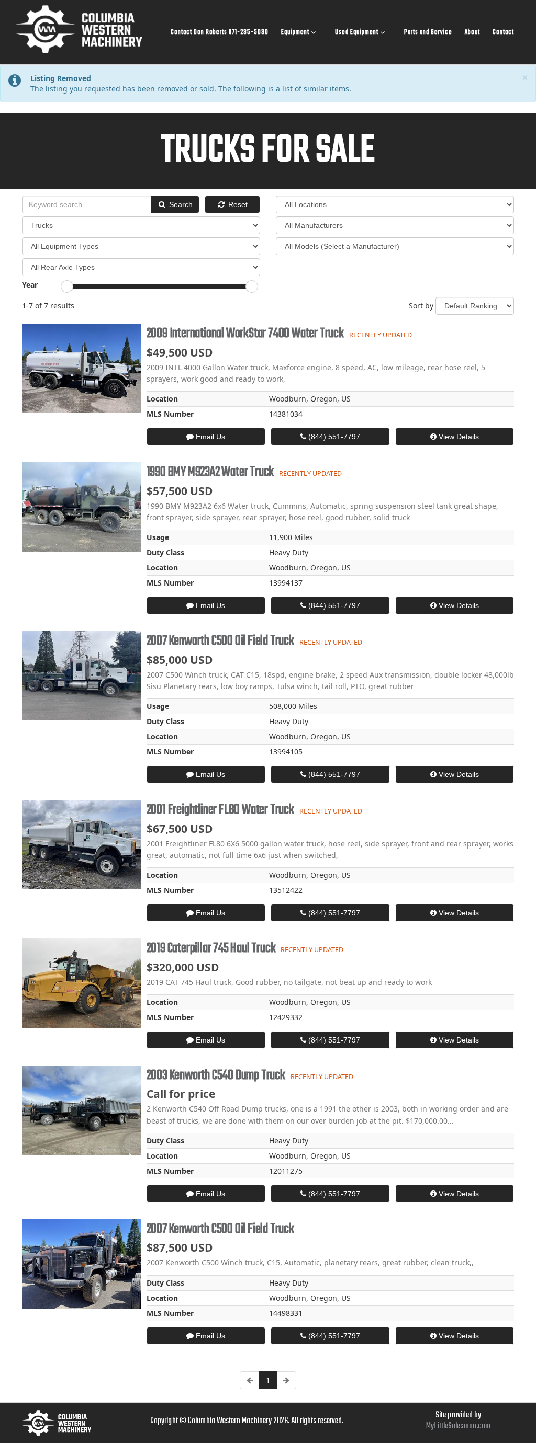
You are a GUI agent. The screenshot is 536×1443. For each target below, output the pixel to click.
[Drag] (67, 286)
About (472, 32)
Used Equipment (357, 32)
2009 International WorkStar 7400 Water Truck (245, 333)
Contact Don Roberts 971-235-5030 (220, 32)
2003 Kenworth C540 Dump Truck (216, 1075)
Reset (237, 204)
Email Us (209, 436)
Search (180, 204)
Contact (503, 32)
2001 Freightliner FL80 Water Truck (220, 809)
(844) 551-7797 (333, 436)
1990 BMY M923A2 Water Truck (210, 472)
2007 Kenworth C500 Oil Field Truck (220, 641)
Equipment (296, 32)
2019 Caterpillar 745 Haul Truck (211, 948)
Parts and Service (428, 32)
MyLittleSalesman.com (458, 1426)
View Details (458, 436)
